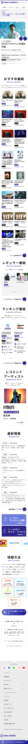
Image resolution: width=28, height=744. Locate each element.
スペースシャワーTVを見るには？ (16, 742)
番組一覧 (17, 7)
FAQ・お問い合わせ (9, 708)
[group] (12, 30)
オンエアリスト (11, 7)
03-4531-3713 (14, 632)
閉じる (26, 740)
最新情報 (6, 700)
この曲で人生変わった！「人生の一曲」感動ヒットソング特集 (13, 14)
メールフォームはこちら (14, 646)
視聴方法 (24, 7)
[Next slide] (25, 39)
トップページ (7, 673)
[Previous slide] (21, 39)
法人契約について (8, 704)
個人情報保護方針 (8, 712)
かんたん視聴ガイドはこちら (16, 612)
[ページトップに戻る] (14, 661)
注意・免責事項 (8, 716)
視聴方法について (8, 688)
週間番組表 (4, 7)
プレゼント (6, 696)
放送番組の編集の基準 (9, 723)
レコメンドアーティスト (10, 692)
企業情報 (6, 720)
